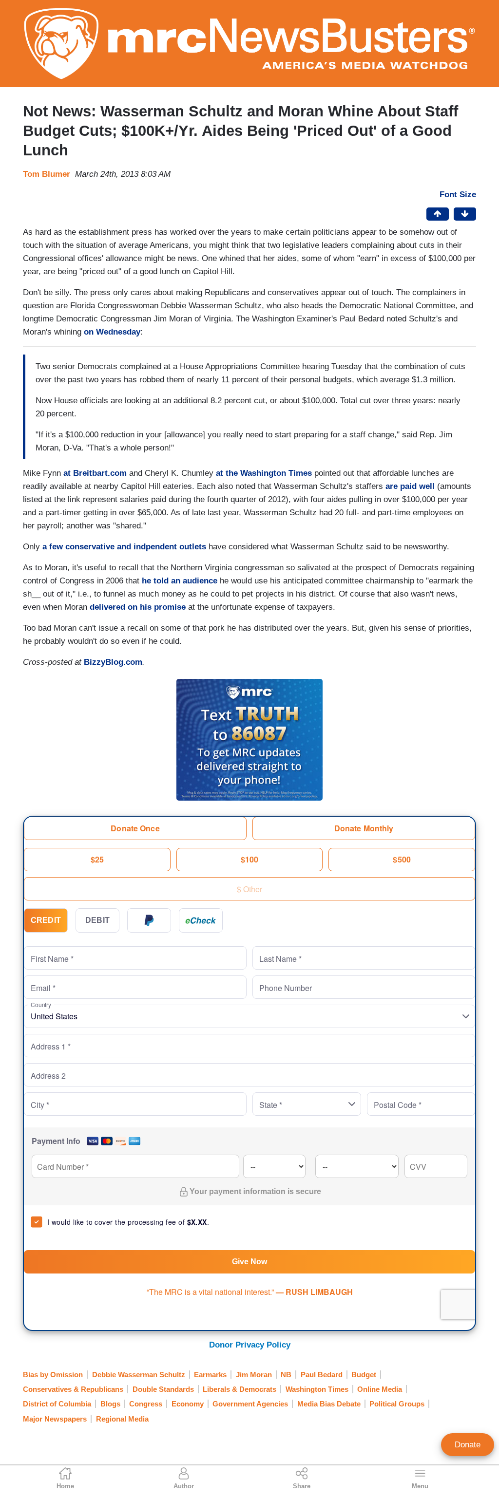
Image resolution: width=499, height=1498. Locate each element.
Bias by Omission (53, 1374)
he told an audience (179, 580)
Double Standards (163, 1389)
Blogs (110, 1404)
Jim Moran (254, 1374)
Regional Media (122, 1419)
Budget (363, 1374)
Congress (145, 1404)
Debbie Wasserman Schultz (138, 1374)
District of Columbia (57, 1404)
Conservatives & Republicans (73, 1389)
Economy (188, 1404)
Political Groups (396, 1404)
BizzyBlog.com (113, 662)
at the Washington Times (264, 473)
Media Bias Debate (329, 1404)
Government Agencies (250, 1404)
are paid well (410, 486)
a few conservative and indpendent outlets (124, 546)
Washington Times (317, 1389)
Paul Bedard (322, 1374)
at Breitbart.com (95, 473)
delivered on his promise (138, 607)
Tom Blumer (46, 174)
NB (286, 1374)
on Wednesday (112, 332)
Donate (467, 1444)
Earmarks (210, 1374)
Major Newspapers (55, 1419)
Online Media (379, 1389)
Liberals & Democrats (239, 1389)
